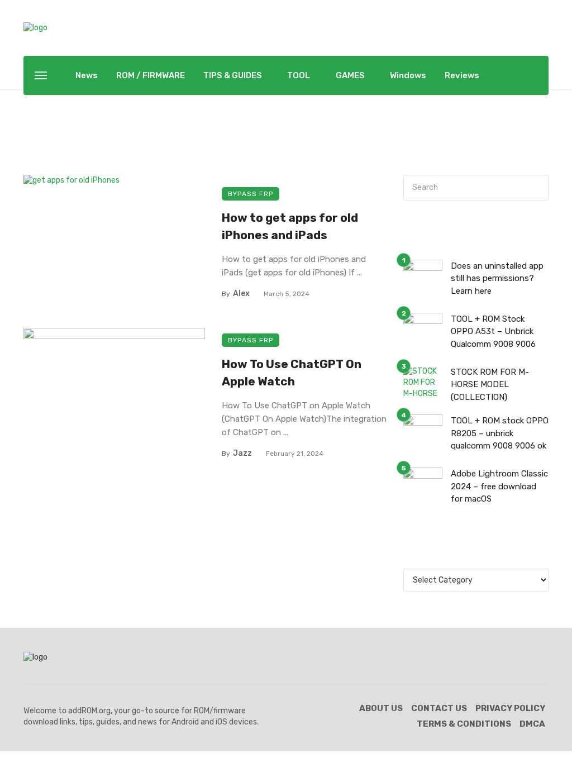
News (86, 75)
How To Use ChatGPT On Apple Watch (291, 373)
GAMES (350, 75)
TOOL (298, 75)
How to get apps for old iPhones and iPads (290, 226)
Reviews (462, 75)
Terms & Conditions (464, 724)
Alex (241, 293)
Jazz (242, 453)
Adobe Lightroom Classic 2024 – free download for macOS (499, 486)
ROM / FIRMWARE (150, 75)
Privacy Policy (510, 708)
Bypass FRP (250, 194)
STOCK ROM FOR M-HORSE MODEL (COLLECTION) (490, 384)
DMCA (532, 724)
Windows (408, 75)
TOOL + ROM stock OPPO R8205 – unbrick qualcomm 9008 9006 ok (500, 433)
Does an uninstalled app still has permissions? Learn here (497, 278)
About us (381, 708)
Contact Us (439, 708)
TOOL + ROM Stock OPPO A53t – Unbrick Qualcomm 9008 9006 (493, 331)
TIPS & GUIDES (232, 75)
